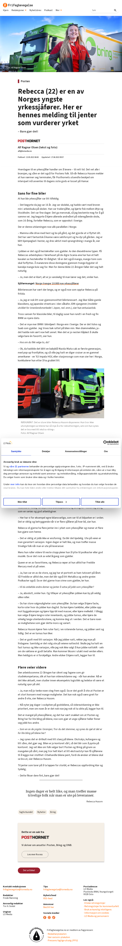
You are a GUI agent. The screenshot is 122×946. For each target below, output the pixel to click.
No (37, 283)
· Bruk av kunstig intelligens (97, 909)
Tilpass (59, 501)
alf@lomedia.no (25, 151)
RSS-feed (47, 898)
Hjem (5, 10)
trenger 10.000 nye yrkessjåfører (60, 283)
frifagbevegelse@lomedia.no (17, 889)
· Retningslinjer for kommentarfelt (101, 906)
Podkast (48, 10)
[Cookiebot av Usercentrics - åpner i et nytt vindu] (106, 442)
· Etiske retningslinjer (94, 903)
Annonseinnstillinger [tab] (76, 451)
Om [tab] (106, 451)
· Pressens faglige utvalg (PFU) (62, 940)
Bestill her (48, 907)
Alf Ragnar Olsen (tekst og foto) (37, 147)
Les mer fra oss (35, 854)
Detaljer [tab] (46, 451)
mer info (15, 484)
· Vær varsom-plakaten (58, 937)
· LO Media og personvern (96, 916)
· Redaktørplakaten (57, 934)
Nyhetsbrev (35, 10)
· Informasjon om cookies (96, 912)
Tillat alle (99, 501)
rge (40, 283)
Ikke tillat (22, 501)
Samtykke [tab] (16, 451)
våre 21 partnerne (19, 466)
